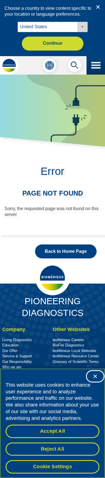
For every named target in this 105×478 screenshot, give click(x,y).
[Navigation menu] (96, 65)
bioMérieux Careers (68, 340)
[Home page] (9, 65)
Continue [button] (52, 43)
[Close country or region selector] (98, 7)
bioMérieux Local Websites (74, 351)
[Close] (95, 376)
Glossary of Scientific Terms (76, 362)
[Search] (74, 66)
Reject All (52, 449)
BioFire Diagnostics (68, 345)
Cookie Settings (52, 466)
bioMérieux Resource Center (76, 356)
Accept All (52, 431)
